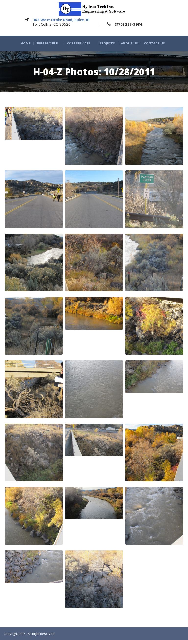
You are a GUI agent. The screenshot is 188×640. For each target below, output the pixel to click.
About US (129, 43)
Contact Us (154, 43)
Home (25, 43)
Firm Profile (47, 43)
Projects (107, 43)
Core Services (78, 43)
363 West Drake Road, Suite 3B (61, 19)
